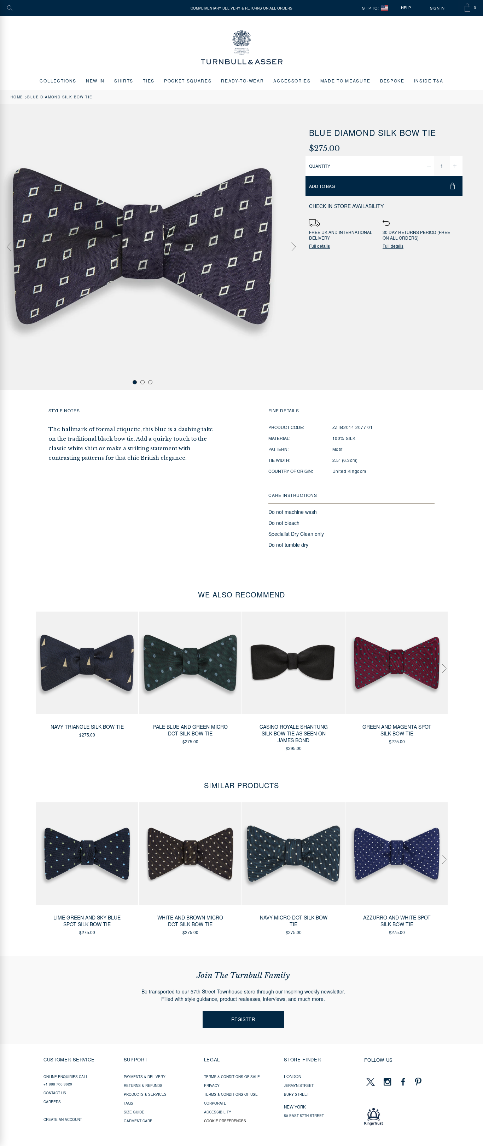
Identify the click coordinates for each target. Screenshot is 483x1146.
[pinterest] (417, 1082)
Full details (319, 246)
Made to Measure (345, 81)
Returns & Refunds (143, 1085)
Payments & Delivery (144, 1076)
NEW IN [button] (95, 81)
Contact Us (54, 1092)
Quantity (319, 166)
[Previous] (9, 246)
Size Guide (134, 1112)
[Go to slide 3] (150, 382)
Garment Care (138, 1120)
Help (406, 8)
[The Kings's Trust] (402, 1116)
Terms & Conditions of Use (231, 1094)
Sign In (437, 8)
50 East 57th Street (304, 1115)
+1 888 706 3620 (57, 1084)
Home (17, 96)
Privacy (212, 1085)
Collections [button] (58, 81)
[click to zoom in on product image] (142, 246)
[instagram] (388, 1082)
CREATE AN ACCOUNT (62, 1119)
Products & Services (145, 1094)
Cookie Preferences (225, 1120)
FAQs (128, 1103)
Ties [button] (149, 81)
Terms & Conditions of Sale (232, 1076)
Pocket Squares (188, 81)
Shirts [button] (123, 81)
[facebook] (403, 1082)
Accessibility (217, 1112)
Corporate (215, 1103)
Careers (52, 1101)
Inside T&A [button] (428, 81)
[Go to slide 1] (135, 382)
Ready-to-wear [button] (242, 81)
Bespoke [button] (392, 81)
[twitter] (370, 1082)
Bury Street (296, 1094)
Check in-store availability (346, 206)
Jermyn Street (299, 1085)
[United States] (384, 8)
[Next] (294, 246)
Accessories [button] (291, 81)
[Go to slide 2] (142, 382)
